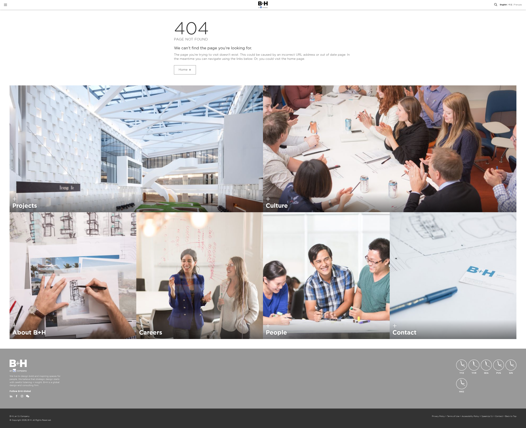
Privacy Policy (438, 416)
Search (495, 5)
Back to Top (510, 416)
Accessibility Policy (470, 416)
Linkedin (11, 396)
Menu (5, 5)
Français (518, 5)
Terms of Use (453, 416)
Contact (499, 416)
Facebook (16, 396)
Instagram (22, 396)
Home (183, 69)
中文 (510, 5)
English (503, 5)
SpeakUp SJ (487, 416)
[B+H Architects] (263, 4)
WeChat (27, 396)
